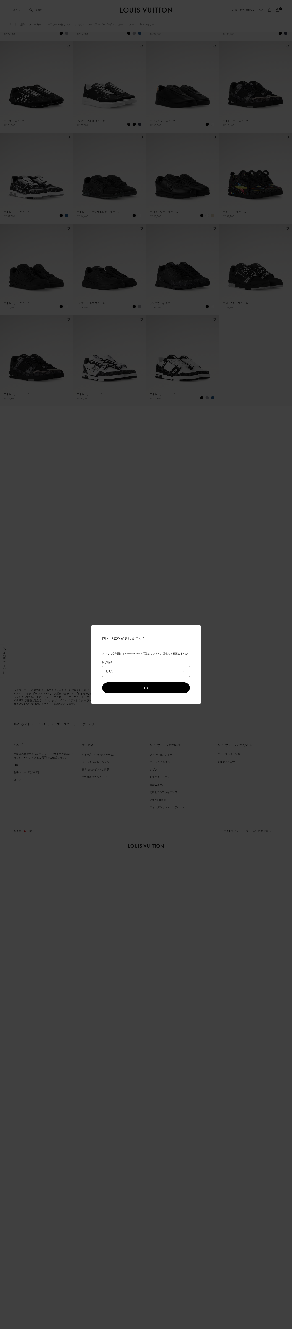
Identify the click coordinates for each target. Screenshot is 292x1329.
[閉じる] (189, 638)
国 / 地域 (107, 662)
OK (146, 688)
